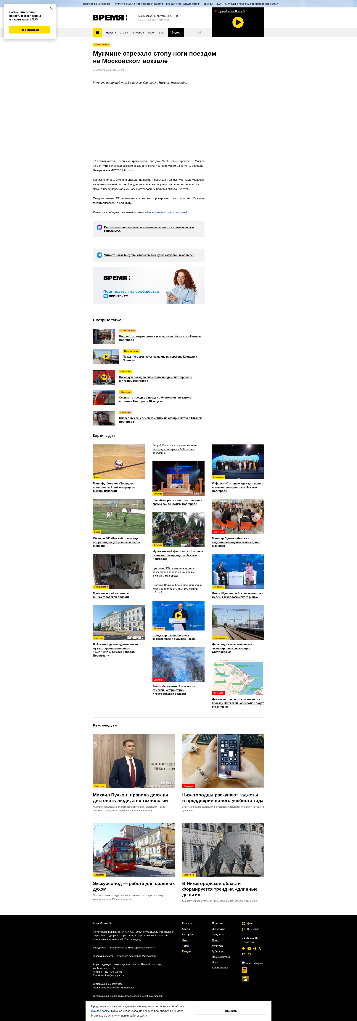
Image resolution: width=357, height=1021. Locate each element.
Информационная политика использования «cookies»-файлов (128, 996)
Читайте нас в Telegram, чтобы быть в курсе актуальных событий (149, 255)
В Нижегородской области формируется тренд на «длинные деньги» (220, 885)
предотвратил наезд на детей (168, 212)
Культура (217, 945)
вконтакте (243, 948)
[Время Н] (110, 17)
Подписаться (30, 29)
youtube (249, 948)
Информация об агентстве (108, 983)
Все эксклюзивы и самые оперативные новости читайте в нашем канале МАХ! (149, 228)
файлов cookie (100, 1010)
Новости (187, 923)
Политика (217, 923)
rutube (243, 954)
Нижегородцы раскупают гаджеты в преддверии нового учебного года (222, 794)
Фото (185, 940)
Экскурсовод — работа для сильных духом (134, 883)
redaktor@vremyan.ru (112, 975)
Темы (185, 945)
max (249, 954)
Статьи (186, 928)
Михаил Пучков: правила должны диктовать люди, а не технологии (130, 794)
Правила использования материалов (113, 987)
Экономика (218, 928)
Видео (186, 951)
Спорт (215, 940)
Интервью (188, 934)
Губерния (217, 951)
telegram (255, 948)
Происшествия (101, 45)
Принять (231, 1010)
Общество (218, 934)
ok (260, 948)
